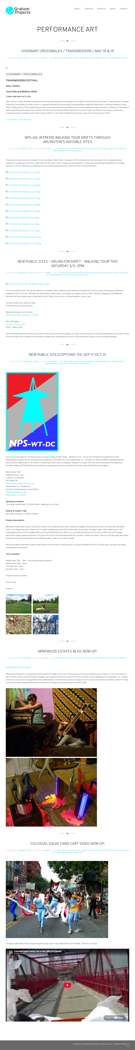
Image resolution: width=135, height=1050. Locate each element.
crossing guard (71, 58)
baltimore (58, 58)
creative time (99, 850)
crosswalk (85, 58)
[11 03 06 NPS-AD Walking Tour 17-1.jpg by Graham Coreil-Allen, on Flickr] (23, 237)
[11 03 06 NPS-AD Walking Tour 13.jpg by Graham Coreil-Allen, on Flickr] (23, 224)
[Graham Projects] (18, 11)
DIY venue (70, 658)
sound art (114, 658)
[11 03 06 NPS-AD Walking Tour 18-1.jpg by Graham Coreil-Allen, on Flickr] (23, 243)
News (112, 9)
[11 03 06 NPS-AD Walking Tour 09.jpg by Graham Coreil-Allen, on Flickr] (23, 211)
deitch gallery (112, 850)
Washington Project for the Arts (20, 483)
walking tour (76, 151)
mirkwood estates (83, 658)
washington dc (52, 363)
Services (89, 9)
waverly (123, 658)
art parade (62, 850)
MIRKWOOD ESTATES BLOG (18, 667)
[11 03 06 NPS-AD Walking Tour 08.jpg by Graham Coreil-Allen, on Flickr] (23, 205)
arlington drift (96, 149)
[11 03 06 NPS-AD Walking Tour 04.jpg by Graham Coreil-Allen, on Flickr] (23, 185)
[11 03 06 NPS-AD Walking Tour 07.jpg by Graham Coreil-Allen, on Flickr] (23, 198)
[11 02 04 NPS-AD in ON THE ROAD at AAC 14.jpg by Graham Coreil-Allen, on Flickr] (27, 284)
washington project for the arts (74, 363)
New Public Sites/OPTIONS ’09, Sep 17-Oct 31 (67, 355)
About (77, 9)
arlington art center (78, 149)
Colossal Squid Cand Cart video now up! (67, 844)
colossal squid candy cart (80, 850)
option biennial (87, 361)
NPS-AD (123, 149)
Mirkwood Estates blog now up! (67, 651)
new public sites (111, 149)
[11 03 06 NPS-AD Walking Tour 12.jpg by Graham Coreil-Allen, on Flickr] (23, 172)
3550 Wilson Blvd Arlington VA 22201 (22, 315)
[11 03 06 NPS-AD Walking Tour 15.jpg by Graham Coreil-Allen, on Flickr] (23, 231)
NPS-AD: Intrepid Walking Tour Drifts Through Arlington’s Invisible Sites (67, 140)
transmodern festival (117, 58)
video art (71, 275)
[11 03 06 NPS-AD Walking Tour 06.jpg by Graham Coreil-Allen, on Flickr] (23, 192)
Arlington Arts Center (15, 324)
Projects (101, 9)
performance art (98, 58)
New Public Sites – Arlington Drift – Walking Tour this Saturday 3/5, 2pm (68, 264)
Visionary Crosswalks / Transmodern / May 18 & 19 (67, 51)
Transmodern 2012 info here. (19, 119)
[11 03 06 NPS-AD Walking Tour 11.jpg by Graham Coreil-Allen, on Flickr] (22, 218)
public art (78, 853)
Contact (124, 9)
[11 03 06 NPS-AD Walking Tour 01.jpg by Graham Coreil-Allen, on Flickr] (23, 179)
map (106, 273)
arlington (62, 149)
